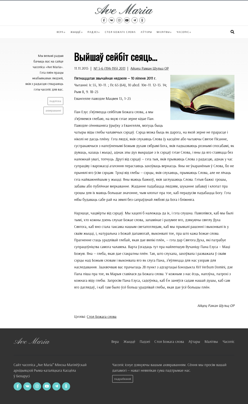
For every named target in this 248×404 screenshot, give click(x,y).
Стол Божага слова (120, 31)
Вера (60, 31)
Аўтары (146, 31)
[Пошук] (232, 32)
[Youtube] (127, 20)
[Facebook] (104, 20)
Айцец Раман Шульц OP (149, 68)
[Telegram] (134, 20)
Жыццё (76, 31)
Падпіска (55, 101)
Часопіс (228, 341)
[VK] (112, 20)
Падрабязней (122, 379)
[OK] (142, 20)
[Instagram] (119, 20)
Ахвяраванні (53, 110)
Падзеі (93, 31)
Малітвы (163, 31)
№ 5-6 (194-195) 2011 (109, 68)
